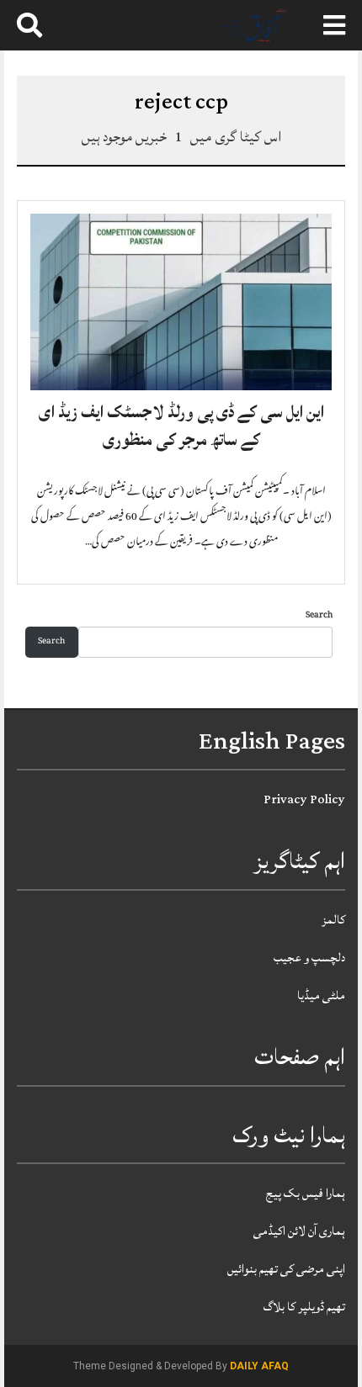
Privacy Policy (304, 799)
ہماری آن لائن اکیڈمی (299, 1231)
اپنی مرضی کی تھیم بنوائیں (286, 1269)
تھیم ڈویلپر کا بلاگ (304, 1306)
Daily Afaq (259, 1366)
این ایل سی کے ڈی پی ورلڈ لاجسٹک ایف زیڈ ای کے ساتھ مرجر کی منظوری (181, 426)
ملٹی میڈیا (321, 995)
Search (319, 616)
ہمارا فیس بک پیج (305, 1193)
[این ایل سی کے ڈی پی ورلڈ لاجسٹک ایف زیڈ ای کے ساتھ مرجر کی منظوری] (181, 302)
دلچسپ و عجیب (309, 957)
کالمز (333, 920)
